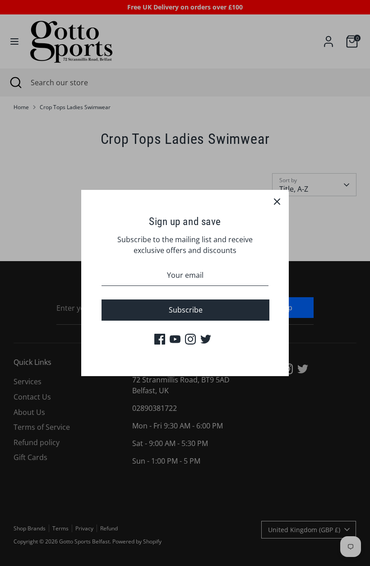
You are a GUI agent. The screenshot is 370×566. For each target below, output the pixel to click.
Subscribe (186, 310)
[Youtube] (175, 339)
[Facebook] (159, 339)
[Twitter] (205, 339)
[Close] (277, 202)
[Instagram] (190, 339)
